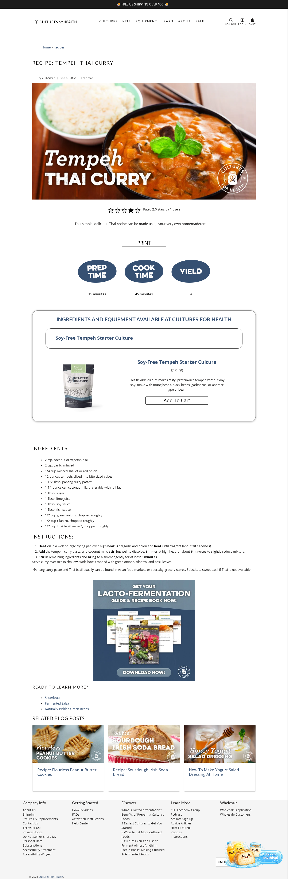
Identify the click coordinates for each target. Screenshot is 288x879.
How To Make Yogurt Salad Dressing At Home (214, 772)
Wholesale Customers (235, 814)
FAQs (75, 814)
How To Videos (181, 828)
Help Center (80, 823)
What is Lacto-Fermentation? (141, 810)
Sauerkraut (53, 697)
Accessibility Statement (39, 850)
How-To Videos (82, 810)
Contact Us (30, 823)
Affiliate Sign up (182, 819)
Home (46, 47)
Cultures (108, 21)
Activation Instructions (88, 819)
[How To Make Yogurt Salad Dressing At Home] (220, 744)
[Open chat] (252, 854)
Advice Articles (181, 823)
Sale (200, 21)
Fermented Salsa (57, 703)
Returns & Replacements (40, 819)
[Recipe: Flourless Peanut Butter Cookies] (68, 744)
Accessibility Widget (37, 854)
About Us (29, 810)
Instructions (179, 837)
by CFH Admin (47, 78)
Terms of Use (32, 828)
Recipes (59, 47)
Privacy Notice (33, 832)
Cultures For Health (51, 877)
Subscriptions (32, 845)
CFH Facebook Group (185, 810)
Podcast (176, 814)
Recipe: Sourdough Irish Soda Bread (140, 772)
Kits (126, 21)
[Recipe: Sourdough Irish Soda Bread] (144, 744)
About (184, 21)
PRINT (144, 243)
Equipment (146, 21)
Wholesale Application (236, 810)
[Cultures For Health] (56, 22)
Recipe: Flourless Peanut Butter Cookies (67, 772)
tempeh (206, 223)
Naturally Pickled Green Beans (67, 709)
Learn (167, 21)
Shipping (29, 814)
